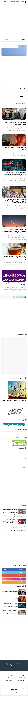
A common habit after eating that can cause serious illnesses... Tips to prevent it (14, 258)
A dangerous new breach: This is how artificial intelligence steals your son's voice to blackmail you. (15, 174)
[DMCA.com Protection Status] (19, 443)
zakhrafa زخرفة (23, 452)
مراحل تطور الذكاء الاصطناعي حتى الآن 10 (17, 530)
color (25, 455)
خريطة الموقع (22, 678)
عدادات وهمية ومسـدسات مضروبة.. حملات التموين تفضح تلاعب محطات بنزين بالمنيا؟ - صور (15, 122)
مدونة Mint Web (11, 692)
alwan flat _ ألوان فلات (21, 470)
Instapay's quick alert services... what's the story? (14, 283)
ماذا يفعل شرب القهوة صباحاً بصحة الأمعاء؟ (15, 148)
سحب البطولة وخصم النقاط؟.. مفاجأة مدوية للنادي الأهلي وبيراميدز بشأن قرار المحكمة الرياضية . (10, 521)
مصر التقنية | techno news (11, 688)
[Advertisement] (14, 21)
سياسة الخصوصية (7, 678)
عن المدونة (22, 675)
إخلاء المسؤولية (21, 680)
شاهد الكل (6, 39)
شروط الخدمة (8, 680)
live (25, 461)
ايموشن (24, 464)
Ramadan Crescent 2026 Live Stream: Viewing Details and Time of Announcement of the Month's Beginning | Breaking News (14, 231)
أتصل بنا (10, 675)
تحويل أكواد (23, 467)
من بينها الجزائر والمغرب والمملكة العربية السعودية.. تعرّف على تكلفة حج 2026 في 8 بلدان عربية (14, 201)
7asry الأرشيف (23, 458)
